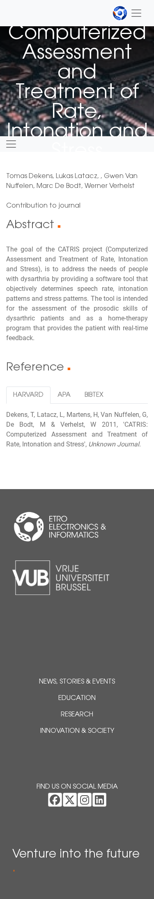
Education (77, 698)
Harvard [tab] (28, 395)
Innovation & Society (77, 731)
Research (77, 714)
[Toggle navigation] (127, 13)
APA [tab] (64, 395)
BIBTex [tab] (94, 395)
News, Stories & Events (77, 682)
